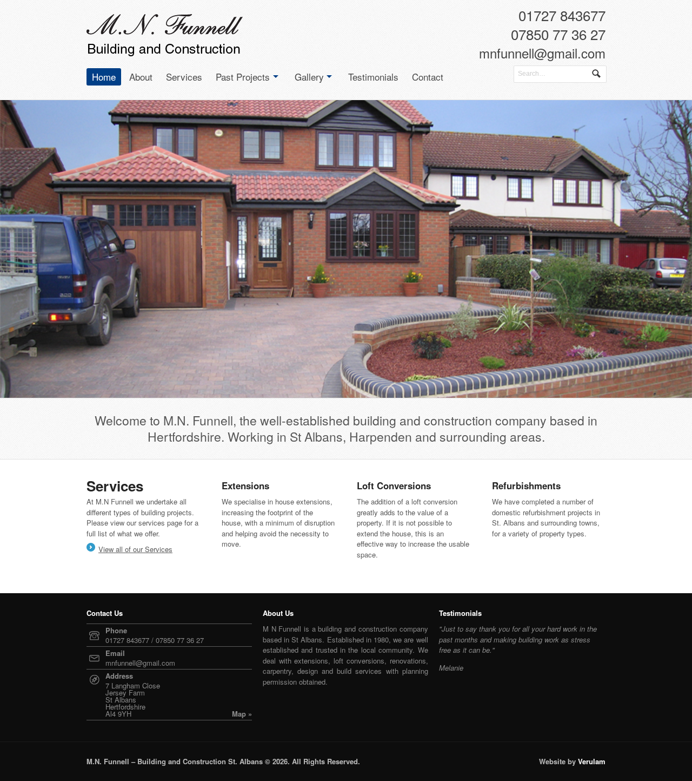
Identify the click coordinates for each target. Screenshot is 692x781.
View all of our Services (135, 549)
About (140, 76)
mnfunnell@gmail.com (542, 55)
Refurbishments (526, 485)
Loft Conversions (394, 485)
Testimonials (373, 76)
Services (184, 76)
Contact (427, 76)
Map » (242, 713)
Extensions (245, 485)
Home (104, 76)
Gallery (309, 76)
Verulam (592, 761)
